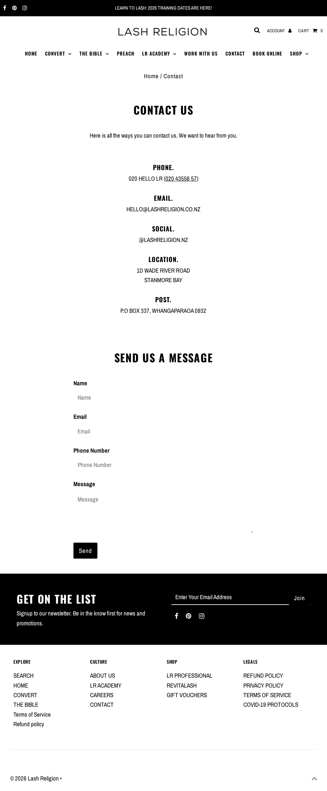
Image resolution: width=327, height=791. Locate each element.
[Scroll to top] (314, 778)
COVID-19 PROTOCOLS (270, 704)
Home (151, 76)
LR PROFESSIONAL (189, 675)
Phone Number (91, 450)
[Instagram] (24, 8)
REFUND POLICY (263, 675)
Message (84, 484)
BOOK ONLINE (267, 53)
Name (80, 383)
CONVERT (55, 53)
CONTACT (235, 53)
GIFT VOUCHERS (187, 695)
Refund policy (28, 724)
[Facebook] (4, 8)
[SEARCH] (256, 30)
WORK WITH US (201, 53)
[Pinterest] (14, 8)
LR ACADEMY (156, 53)
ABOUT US (102, 675)
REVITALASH (182, 685)
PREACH (125, 53)
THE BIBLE (91, 53)
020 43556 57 (181, 178)
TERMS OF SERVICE (267, 695)
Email (80, 416)
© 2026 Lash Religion (35, 778)
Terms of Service (32, 714)
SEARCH (23, 675)
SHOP (296, 53)
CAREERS (101, 695)
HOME (31, 53)
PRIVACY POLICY (263, 685)
